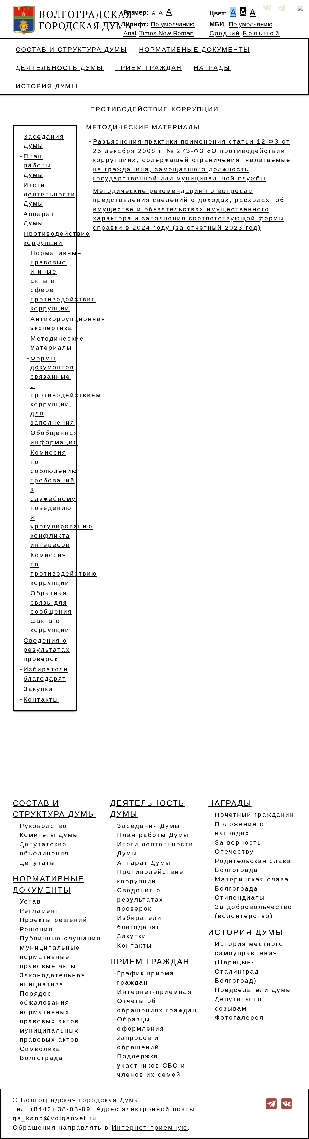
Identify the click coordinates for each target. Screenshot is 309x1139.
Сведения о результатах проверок (47, 650)
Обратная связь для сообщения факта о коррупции (51, 611)
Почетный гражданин (255, 814)
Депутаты (38, 862)
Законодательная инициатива (52, 980)
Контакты (41, 699)
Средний (224, 33)
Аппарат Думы (144, 862)
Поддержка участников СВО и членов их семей (151, 1065)
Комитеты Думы (49, 835)
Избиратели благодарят (139, 922)
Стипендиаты (240, 897)
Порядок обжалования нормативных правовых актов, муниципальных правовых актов (51, 1016)
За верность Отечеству (238, 847)
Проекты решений (54, 919)
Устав (30, 901)
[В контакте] (286, 1103)
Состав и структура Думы (71, 49)
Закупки (38, 689)
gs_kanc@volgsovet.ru (55, 1118)
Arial (129, 33)
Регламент (39, 910)
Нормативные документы (194, 49)
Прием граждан (148, 67)
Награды (212, 67)
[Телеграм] (271, 1103)
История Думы (47, 86)
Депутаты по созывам (238, 1003)
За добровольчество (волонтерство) (253, 911)
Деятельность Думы (60, 67)
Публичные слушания (60, 938)
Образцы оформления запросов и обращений (140, 1033)
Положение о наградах (239, 828)
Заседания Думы (148, 825)
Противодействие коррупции (150, 876)
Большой (261, 33)
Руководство (43, 825)
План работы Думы (37, 165)
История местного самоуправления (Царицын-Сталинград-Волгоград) (249, 962)
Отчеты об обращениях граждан (157, 1005)
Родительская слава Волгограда (253, 865)
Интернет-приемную (150, 1127)
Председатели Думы (253, 990)
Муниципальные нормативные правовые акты (50, 957)
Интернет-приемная (154, 991)
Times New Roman (166, 33)
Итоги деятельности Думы (49, 194)
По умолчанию (173, 24)
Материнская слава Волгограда (252, 884)
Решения (36, 929)
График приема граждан (145, 978)
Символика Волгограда (41, 1053)
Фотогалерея (239, 1017)
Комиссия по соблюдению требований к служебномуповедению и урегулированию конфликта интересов (61, 498)
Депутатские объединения (44, 849)
